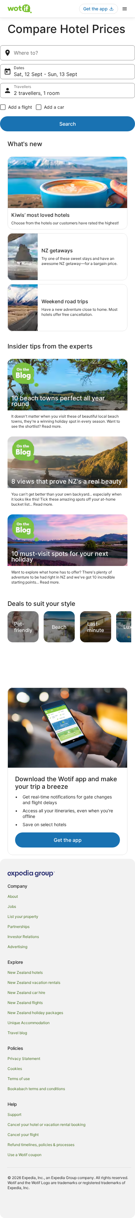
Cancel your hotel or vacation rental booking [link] (46, 1124)
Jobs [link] (12, 906)
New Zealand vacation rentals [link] (34, 982)
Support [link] (14, 1114)
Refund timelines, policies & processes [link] (41, 1144)
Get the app (68, 840)
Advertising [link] (17, 946)
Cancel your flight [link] (23, 1134)
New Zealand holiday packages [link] (35, 1012)
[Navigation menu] (124, 8)
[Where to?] (67, 52)
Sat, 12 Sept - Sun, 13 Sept (45, 74)
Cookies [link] (15, 1068)
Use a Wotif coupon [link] (24, 1154)
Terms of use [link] (19, 1078)
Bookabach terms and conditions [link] (36, 1088)
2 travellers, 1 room (37, 93)
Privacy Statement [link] (24, 1058)
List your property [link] (23, 916)
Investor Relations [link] (23, 936)
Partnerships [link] (19, 926)
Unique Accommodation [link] (29, 1022)
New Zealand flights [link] (25, 1002)
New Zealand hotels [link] (25, 972)
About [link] (13, 896)
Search (67, 124)
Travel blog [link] (17, 1032)
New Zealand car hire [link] (26, 992)
